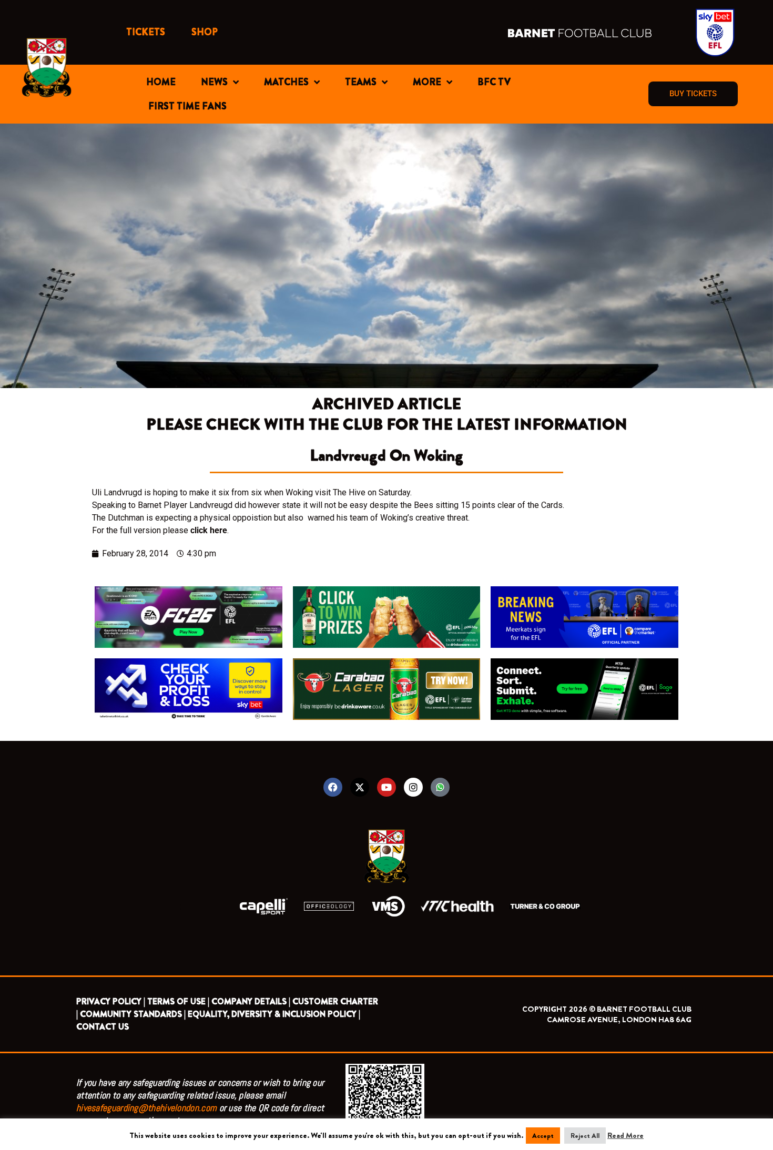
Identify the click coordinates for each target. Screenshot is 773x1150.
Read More (625, 1135)
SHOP (204, 32)
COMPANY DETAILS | (250, 1001)
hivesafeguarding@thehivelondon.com (146, 1108)
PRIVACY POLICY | (110, 1001)
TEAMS (361, 82)
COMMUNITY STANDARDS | (133, 1014)
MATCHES (286, 82)
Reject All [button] (585, 1136)
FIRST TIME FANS (187, 106)
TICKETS (145, 32)
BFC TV (494, 82)
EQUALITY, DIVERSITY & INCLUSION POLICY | (274, 1014)
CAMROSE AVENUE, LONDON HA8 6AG (619, 1019)
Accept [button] (543, 1136)
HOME (161, 82)
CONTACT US (102, 1027)
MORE (427, 82)
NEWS (214, 82)
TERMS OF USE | (178, 1001)
